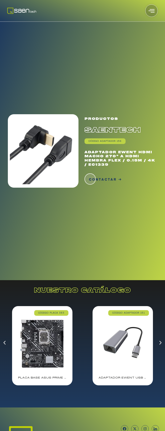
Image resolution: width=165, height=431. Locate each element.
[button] (4, 342)
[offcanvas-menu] (151, 10)
